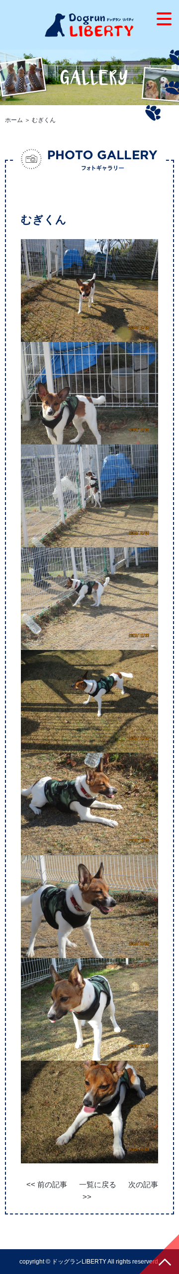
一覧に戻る (97, 1184)
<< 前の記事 (46, 1184)
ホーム (14, 120)
